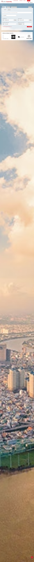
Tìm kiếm (29, 26)
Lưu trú (30, 7)
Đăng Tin (28, 0)
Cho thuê (5, 9)
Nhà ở (4, 7)
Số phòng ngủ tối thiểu (21, 22)
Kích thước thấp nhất (6, 22)
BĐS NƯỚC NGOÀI (16, 0)
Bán (9, 9)
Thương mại (14, 7)
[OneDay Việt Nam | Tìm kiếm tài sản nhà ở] (6, 1)
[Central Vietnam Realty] (29, 36)
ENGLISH (31, 2)
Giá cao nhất (20, 18)
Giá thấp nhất (4, 18)
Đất (9, 7)
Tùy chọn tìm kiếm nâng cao (7, 26)
